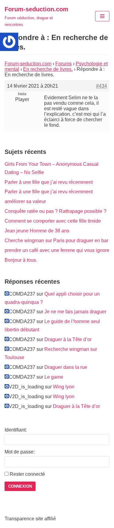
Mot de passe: (20, 451)
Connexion (20, 486)
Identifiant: (16, 429)
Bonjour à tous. (21, 260)
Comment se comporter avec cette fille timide (53, 221)
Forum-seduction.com (28, 63)
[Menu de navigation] (102, 16)
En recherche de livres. (48, 69)
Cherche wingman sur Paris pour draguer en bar (56, 240)
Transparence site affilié (30, 518)
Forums (63, 63)
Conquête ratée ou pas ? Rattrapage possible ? (55, 211)
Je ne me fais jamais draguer (75, 311)
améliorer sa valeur (25, 201)
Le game (53, 377)
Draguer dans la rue (65, 367)
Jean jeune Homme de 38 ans (37, 230)
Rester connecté (27, 474)
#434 (101, 86)
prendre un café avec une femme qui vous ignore (57, 250)
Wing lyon (63, 386)
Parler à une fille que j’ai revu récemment (49, 182)
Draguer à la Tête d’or (68, 339)
